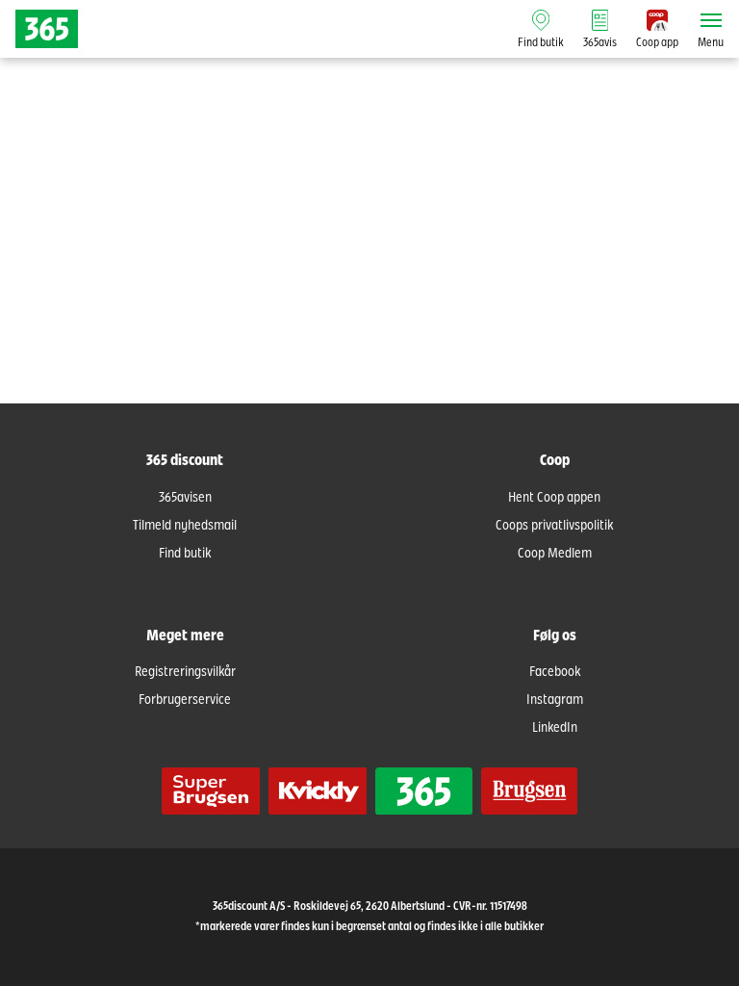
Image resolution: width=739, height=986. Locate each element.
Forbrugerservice (185, 700)
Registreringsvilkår (185, 672)
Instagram (554, 700)
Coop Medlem (555, 553)
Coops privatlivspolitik (554, 525)
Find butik (185, 553)
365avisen (185, 498)
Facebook (554, 672)
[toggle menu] (711, 20)
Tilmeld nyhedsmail (185, 525)
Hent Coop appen (554, 498)
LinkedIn (554, 728)
